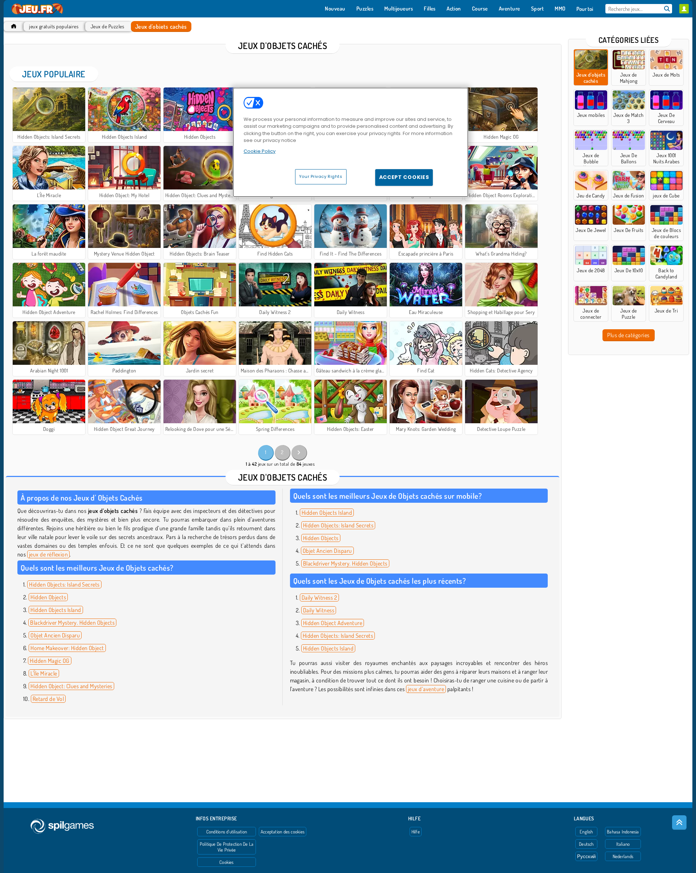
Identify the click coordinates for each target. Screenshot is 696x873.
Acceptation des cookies (282, 832)
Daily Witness (318, 610)
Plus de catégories (628, 335)
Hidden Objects (48, 597)
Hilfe (415, 832)
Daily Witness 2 (319, 597)
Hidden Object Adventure (332, 623)
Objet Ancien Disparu (55, 635)
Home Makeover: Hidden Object (67, 648)
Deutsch (586, 844)
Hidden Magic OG (49, 660)
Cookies (226, 862)
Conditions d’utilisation (226, 832)
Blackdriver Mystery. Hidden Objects (72, 622)
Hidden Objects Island (55, 609)
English (586, 832)
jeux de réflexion (48, 554)
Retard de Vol (48, 698)
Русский (586, 856)
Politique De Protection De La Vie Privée (226, 847)
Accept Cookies (404, 177)
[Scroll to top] (679, 822)
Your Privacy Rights (321, 176)
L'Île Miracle (43, 673)
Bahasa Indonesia (623, 832)
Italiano (623, 844)
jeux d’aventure (426, 689)
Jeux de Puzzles (107, 26)
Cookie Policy (260, 151)
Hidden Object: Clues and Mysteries (71, 686)
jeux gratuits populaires (53, 26)
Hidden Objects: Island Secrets (64, 584)
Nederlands (623, 856)
